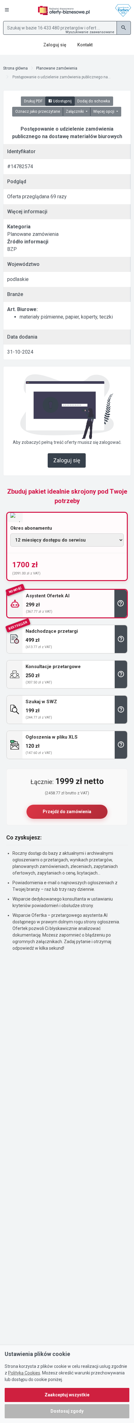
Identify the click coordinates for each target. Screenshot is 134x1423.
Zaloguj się (66, 460)
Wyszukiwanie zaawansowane (89, 32)
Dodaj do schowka (93, 101)
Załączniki (75, 111)
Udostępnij (62, 101)
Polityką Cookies (24, 1372)
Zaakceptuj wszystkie (67, 1394)
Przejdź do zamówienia (67, 811)
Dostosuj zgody (67, 1411)
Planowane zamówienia (56, 68)
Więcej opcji (104, 111)
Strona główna (15, 68)
